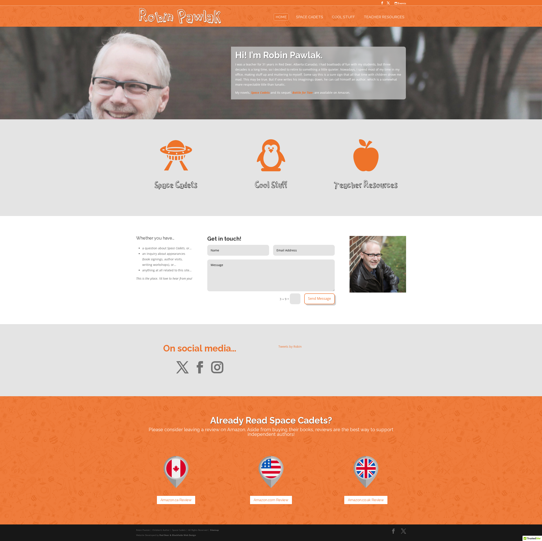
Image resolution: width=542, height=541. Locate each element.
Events (400, 3)
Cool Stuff (343, 17)
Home (281, 17)
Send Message (319, 298)
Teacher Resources (384, 17)
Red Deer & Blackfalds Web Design (177, 535)
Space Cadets (309, 17)
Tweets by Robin (290, 346)
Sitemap (214, 529)
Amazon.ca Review (176, 500)
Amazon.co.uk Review (366, 500)
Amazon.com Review (271, 500)
